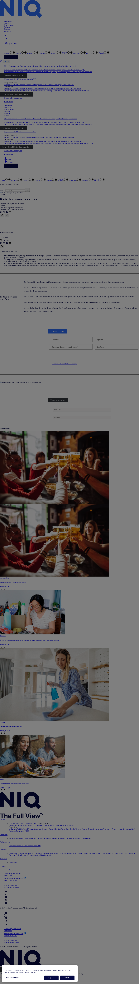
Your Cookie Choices (12, 977)
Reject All (51, 978)
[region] (40, 973)
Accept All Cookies (67, 978)
